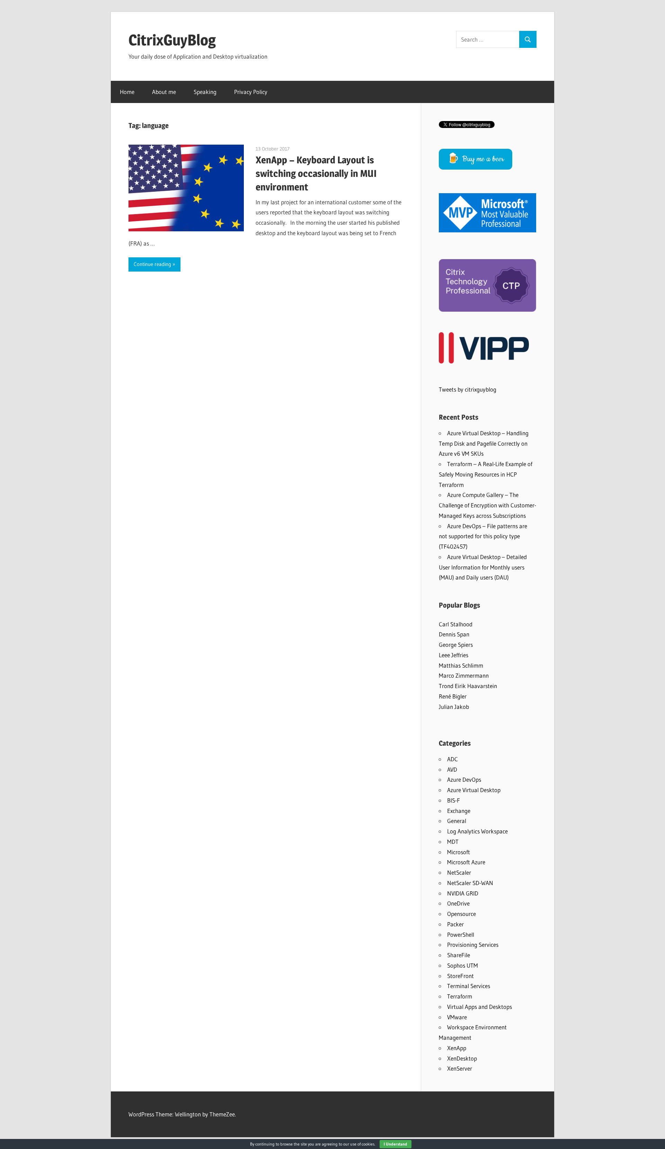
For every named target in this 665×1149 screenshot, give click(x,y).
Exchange (458, 810)
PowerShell (460, 934)
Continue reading (152, 264)
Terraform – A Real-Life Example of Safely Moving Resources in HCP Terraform (485, 474)
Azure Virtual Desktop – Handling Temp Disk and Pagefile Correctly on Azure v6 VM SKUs (484, 443)
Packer (455, 924)
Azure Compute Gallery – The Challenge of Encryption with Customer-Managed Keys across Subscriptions (487, 505)
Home (127, 91)
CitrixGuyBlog (172, 40)
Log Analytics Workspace (477, 831)
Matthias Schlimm (461, 665)
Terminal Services (468, 985)
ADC (452, 759)
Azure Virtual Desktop (473, 790)
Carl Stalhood (455, 624)
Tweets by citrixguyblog (467, 389)
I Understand (395, 1144)
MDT (453, 841)
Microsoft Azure (466, 862)
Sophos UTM (462, 965)
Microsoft (458, 852)
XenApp (456, 1048)
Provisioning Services (472, 944)
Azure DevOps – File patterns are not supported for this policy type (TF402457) (483, 536)
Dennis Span (454, 634)
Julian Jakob (454, 706)
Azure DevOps (464, 779)
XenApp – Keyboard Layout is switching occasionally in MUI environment (316, 173)
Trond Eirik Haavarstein (468, 685)
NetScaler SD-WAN (470, 882)
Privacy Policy (250, 91)
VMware (457, 1017)
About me (164, 91)
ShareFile (458, 955)
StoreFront (460, 975)
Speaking (205, 91)
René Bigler (453, 696)
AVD (452, 769)
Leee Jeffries (453, 655)
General (456, 820)
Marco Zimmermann (464, 675)
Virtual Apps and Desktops (479, 1006)
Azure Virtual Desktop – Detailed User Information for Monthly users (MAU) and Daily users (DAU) (483, 567)
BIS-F (453, 800)
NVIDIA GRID (462, 893)
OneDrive (458, 903)
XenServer (459, 1068)
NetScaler (459, 872)
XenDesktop (462, 1058)
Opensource (461, 913)
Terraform (459, 996)
